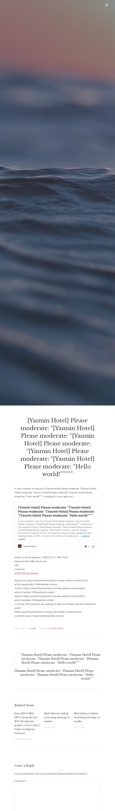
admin (33, 628)
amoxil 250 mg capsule (26, 573)
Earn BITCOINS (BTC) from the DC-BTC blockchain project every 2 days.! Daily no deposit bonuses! (27, 723)
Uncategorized (56, 628)
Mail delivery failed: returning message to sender (57, 717)
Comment (20, 781)
